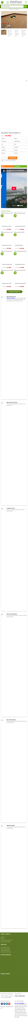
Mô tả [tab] (3, 166)
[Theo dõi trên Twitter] (7, 1004)
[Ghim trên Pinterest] (12, 160)
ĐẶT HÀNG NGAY (12, 158)
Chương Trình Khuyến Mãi (5, 941)
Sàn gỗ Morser (16, 9)
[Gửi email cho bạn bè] (9, 160)
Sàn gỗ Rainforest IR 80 (20, 264)
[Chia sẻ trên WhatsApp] (2, 160)
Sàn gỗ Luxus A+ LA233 (6, 226)
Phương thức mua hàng (5, 949)
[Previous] (3, 19)
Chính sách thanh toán (5, 947)
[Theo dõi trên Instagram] (4, 1004)
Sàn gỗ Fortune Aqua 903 (7, 264)
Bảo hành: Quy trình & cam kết (6, 940)
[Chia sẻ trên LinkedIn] (14, 160)
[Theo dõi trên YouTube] (9, 1004)
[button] (2, 2)
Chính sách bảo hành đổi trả (6, 952)
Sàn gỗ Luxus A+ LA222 (6, 245)
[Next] (25, 19)
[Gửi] (25, 6)
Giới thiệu (2, 938)
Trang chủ (11, 9)
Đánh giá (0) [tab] (17, 166)
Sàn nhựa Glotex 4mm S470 (20, 283)
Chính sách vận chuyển (5, 950)
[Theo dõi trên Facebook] (2, 1004)
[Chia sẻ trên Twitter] (7, 160)
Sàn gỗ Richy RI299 (19, 245)
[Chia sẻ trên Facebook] (5, 160)
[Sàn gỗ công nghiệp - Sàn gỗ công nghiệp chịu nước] (14, 2)
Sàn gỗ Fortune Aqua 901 (20, 226)
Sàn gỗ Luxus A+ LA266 (6, 283)
